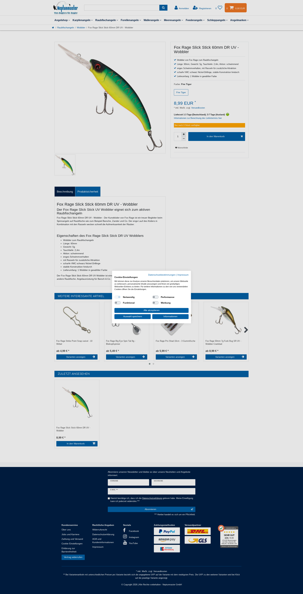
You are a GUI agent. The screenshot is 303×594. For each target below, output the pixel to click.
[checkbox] (117, 297)
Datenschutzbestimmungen (161, 275)
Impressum (183, 275)
